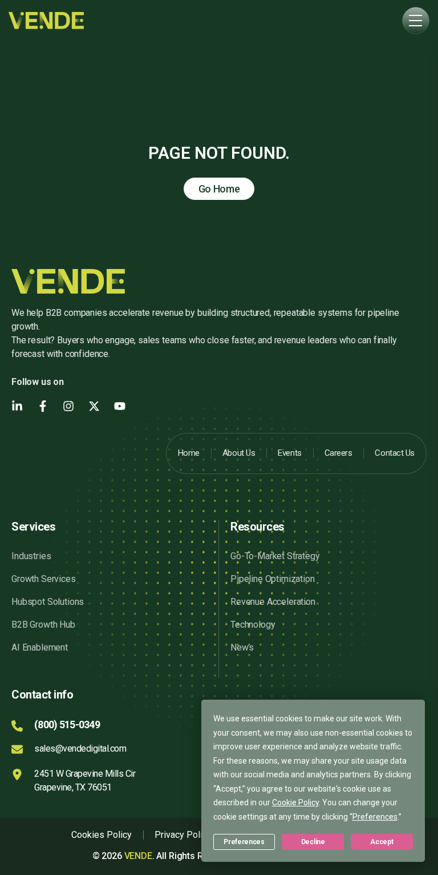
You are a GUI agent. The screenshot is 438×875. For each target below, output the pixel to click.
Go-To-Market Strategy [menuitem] (275, 556)
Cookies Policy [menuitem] (101, 834)
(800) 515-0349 (67, 724)
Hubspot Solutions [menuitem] (47, 601)
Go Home (219, 189)
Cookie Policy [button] (295, 802)
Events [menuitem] (289, 453)
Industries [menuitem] (31, 556)
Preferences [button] (375, 816)
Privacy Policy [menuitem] (183, 834)
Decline (313, 842)
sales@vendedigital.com (80, 748)
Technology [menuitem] (252, 624)
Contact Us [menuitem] (395, 453)
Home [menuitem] (189, 453)
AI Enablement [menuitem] (39, 647)
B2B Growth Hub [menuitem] (43, 624)
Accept (381, 842)
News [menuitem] (241, 647)
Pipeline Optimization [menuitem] (272, 578)
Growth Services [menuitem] (43, 578)
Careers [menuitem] (338, 453)
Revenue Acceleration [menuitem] (272, 601)
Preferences (244, 842)
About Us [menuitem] (238, 453)
